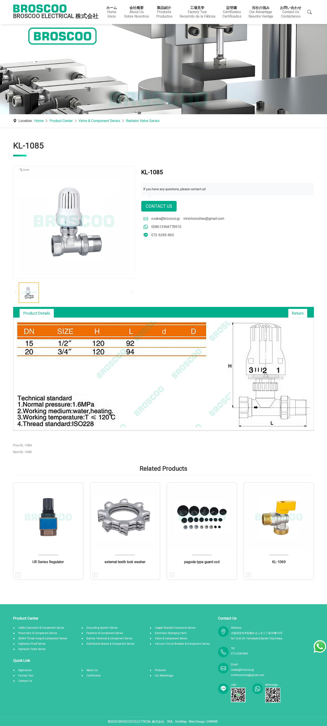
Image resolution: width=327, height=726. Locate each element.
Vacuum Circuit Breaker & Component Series (182, 643)
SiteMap (181, 721)
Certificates (94, 675)
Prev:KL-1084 (22, 445)
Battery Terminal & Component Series (109, 638)
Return (298, 313)
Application (25, 670)
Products (160, 670)
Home (39, 121)
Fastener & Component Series (105, 633)
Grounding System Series (102, 627)
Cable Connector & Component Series (41, 627)
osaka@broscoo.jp (165, 218)
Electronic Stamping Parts (171, 633)
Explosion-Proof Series (32, 643)
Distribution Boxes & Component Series (111, 643)
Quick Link (21, 660)
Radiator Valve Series (142, 121)
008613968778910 (166, 227)
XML (170, 721)
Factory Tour (25, 675)
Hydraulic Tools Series (32, 649)
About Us (92, 670)
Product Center (61, 121)
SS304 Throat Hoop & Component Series (42, 638)
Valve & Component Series (99, 121)
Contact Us (159, 206)
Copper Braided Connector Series (175, 627)
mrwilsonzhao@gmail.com (204, 218)
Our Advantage (164, 675)
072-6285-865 (162, 235)
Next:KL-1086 (22, 452)
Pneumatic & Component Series (37, 633)
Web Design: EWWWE (203, 721)
